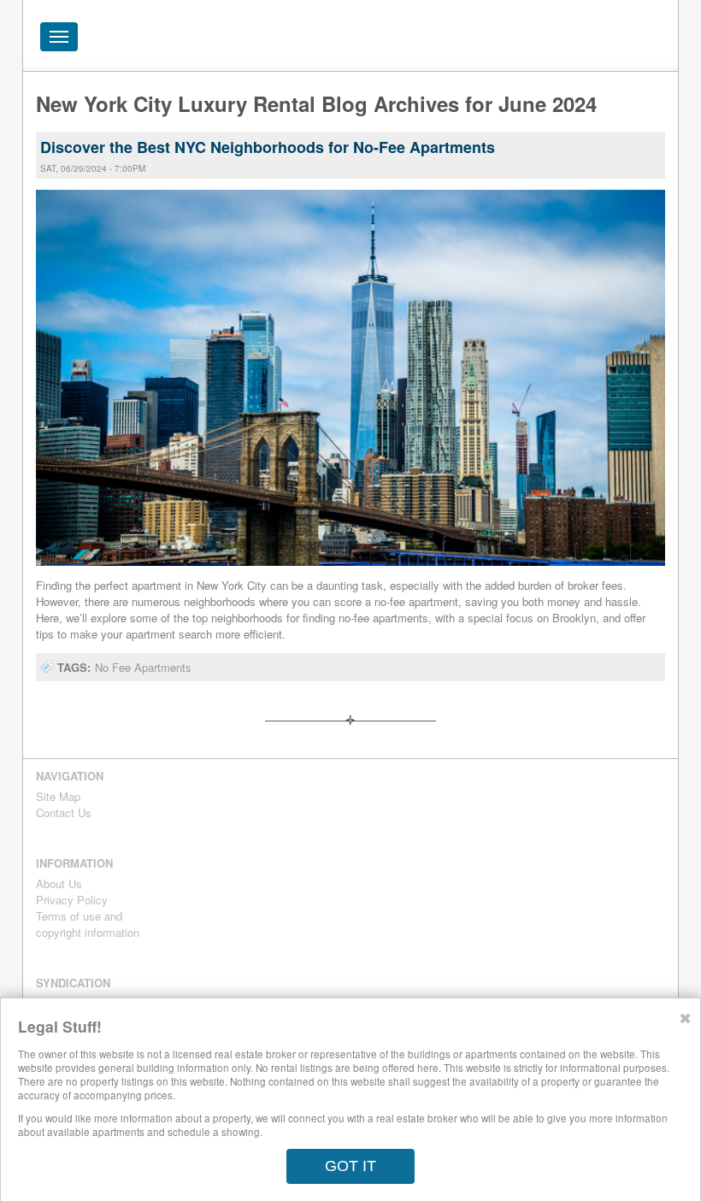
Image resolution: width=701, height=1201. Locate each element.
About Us (59, 883)
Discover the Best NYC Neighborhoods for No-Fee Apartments (267, 147)
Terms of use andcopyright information (87, 924)
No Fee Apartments (143, 667)
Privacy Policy (72, 900)
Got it (350, 1166)
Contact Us (63, 812)
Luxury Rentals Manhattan (558, 36)
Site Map (58, 796)
